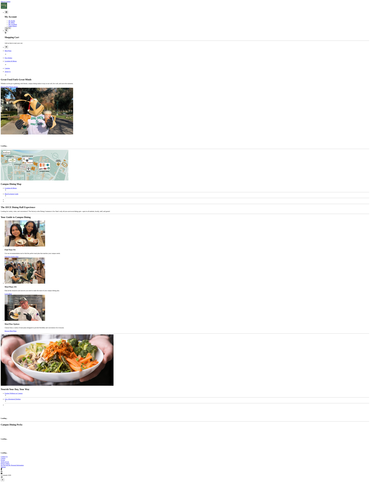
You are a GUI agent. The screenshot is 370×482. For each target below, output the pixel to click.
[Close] (2, 479)
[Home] (4, 8)
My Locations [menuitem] (12, 24)
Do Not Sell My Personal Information (12, 465)
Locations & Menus (11, 188)
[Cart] (6, 30)
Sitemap (3, 467)
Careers (3, 458)
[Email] (185, 473)
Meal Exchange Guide (11, 194)
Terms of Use (5, 462)
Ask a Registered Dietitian (13, 399)
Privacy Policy (5, 463)
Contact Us (4, 456)
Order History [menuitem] (12, 26)
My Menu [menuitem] (11, 22)
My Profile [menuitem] (11, 21)
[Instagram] (185, 472)
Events (3, 460)
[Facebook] (185, 469)
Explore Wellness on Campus (14, 393)
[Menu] (6, 47)
